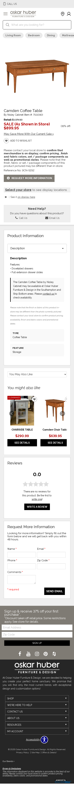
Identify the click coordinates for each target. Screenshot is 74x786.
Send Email (54, 591)
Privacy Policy (22, 752)
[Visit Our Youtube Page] (29, 654)
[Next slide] (62, 413)
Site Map (35, 752)
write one (37, 499)
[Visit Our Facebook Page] (20, 654)
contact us (49, 293)
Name (12, 548)
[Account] (68, 14)
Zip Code (43, 560)
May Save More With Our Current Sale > (29, 134)
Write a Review (37, 506)
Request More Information (32, 178)
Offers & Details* (49, 752)
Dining (51, 35)
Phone (12, 560)
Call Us (22, 217)
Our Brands (8, 761)
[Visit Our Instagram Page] (37, 654)
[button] (5, 14)
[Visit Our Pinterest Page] (46, 654)
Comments (15, 572)
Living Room (13, 35)
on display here (26, 197)
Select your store (18, 190)
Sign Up (37, 643)
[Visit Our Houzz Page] (54, 654)
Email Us (54, 217)
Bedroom (34, 35)
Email (41, 548)
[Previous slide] (11, 413)
